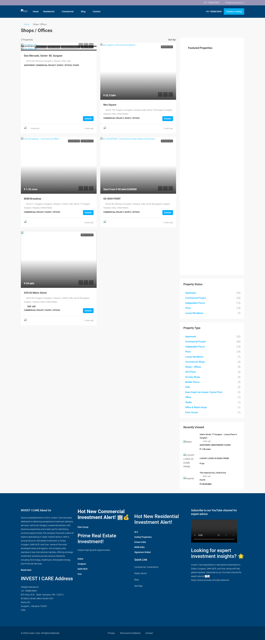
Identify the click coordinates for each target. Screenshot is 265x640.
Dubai (80, 559)
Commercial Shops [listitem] (195, 361)
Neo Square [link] (109, 104)
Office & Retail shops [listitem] (196, 407)
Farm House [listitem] (191, 412)
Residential (48, 11)
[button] (238, 29)
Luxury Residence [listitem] (194, 313)
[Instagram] (214, 633)
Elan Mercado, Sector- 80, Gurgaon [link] (43, 55)
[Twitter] (209, 633)
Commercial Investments (146, 567)
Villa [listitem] (187, 387)
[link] (59, 45)
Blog (83, 11)
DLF (136, 532)
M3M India (139, 547)
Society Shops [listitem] (192, 377)
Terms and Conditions (130, 633)
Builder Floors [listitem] (192, 382)
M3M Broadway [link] (32, 198)
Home (36, 11)
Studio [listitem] (188, 402)
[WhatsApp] (236, 633)
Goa (80, 574)
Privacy (111, 633)
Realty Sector (140, 573)
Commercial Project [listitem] (195, 298)
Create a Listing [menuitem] (234, 11)
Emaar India (140, 542)
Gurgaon (82, 564)
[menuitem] (212, 11)
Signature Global (142, 552)
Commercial (68, 11)
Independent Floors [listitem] (195, 303)
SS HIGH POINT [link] (112, 198)
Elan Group (83, 527)
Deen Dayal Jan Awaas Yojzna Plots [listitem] (203, 392)
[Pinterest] (230, 633)
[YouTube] (225, 633)
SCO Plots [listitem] (190, 372)
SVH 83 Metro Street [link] (35, 292)
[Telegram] (241, 633)
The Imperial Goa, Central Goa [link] (213, 473)
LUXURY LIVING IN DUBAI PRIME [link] (214, 458)
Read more (26, 570)
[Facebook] (203, 633)
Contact (96, 11)
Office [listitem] (188, 397)
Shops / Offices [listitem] (193, 367)
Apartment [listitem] (190, 292)
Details (88, 118)
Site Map (138, 586)
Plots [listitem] (188, 308)
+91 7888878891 (29, 591)
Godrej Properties (143, 537)
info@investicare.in (30, 587)
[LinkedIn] (220, 633)
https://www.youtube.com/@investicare (210, 580)
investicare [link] (35, 128)
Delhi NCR (82, 569)
